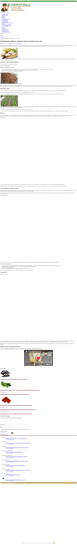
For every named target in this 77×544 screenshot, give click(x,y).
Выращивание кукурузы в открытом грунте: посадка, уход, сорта (16, 413)
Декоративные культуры (6, 18)
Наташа (1, 43)
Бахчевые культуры (5, 14)
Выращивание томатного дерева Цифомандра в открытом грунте (16, 405)
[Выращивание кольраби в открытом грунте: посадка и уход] (3, 392)
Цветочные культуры (5, 30)
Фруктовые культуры (5, 29)
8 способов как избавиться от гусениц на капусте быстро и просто (16, 447)
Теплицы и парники (5, 26)
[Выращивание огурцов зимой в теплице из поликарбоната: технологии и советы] (5, 387)
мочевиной (11, 266)
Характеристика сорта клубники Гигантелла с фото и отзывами (16, 461)
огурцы (54, 93)
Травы (3, 27)
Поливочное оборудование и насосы (7, 22)
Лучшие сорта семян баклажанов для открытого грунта (13, 379)
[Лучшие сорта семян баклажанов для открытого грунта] (5, 376)
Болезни (3, 16)
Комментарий (2, 424)
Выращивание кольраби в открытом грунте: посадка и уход (14, 394)
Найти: (1, 432)
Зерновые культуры (5, 20)
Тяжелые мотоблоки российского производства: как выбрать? (16, 456)
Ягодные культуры (5, 31)
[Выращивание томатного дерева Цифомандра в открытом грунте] (5, 403)
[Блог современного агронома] (16, 11)
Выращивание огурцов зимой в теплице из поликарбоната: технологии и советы (20, 390)
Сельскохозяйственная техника (7, 25)
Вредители (3, 17)
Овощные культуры (5, 21)
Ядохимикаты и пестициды (6, 32)
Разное (3, 23)
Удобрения (3, 28)
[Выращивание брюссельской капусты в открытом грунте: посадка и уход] (3, 407)
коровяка (12, 265)
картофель (60, 93)
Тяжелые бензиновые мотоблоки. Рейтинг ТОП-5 (14, 452)
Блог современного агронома (4, 12)
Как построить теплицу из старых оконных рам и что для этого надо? (17, 470)
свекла (51, 93)
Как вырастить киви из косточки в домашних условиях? (15, 465)
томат (63, 93)
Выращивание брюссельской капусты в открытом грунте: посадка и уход (18, 409)
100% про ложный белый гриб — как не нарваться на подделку (16, 438)
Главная (3, 1)
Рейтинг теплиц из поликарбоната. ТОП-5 (12, 474)
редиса (15, 45)
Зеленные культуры (5, 19)
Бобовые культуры (5, 15)
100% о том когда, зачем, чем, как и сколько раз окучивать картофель (17, 443)
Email (1, 427)
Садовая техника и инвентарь (6, 24)
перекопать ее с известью (52, 90)
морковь (56, 93)
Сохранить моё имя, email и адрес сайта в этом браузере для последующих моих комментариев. (15, 429)
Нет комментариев (18, 43)
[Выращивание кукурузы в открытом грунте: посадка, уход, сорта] (3, 411)
